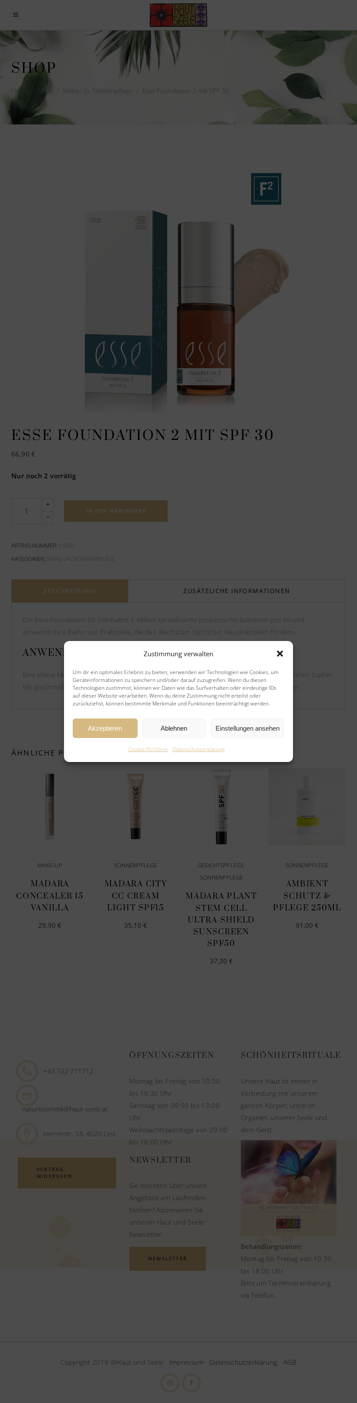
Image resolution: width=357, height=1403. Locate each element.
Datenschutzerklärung (198, 749)
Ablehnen (174, 728)
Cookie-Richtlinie (148, 749)
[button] (280, 653)
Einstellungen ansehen (248, 728)
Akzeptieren (105, 728)
